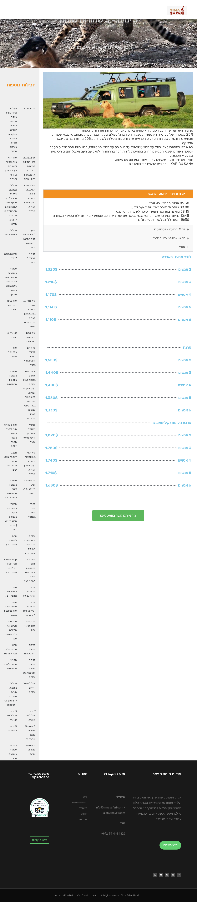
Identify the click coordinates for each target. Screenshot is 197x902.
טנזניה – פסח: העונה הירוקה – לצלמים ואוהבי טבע (30, 545)
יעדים (165, 24)
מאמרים (65, 24)
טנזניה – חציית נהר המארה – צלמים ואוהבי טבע (10, 630)
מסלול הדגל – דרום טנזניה (29, 687)
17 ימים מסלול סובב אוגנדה (30, 715)
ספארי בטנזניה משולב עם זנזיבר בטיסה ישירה (29, 433)
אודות (49, 24)
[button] (11, 24)
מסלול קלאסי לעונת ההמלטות (10, 664)
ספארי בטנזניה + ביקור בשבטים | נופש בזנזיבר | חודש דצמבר (10, 517)
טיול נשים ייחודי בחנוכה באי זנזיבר (29, 337)
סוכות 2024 (30, 108)
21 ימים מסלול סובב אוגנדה (11, 715)
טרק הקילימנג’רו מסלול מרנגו (10, 649)
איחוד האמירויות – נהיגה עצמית (29, 591)
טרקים (129, 24)
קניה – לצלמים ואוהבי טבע (11, 540)
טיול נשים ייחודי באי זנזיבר (12, 305)
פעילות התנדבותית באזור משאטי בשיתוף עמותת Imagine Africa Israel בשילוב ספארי (11, 130)
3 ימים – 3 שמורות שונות (30, 749)
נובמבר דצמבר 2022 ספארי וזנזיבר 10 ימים (10, 461)
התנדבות (84, 24)
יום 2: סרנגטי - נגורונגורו (169, 229)
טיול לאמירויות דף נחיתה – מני (10, 591)
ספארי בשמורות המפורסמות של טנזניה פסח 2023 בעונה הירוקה (11, 281)
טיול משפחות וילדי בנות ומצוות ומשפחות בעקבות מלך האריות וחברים (29, 198)
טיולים (148, 24)
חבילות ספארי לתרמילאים (30, 649)
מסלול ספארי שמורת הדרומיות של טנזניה (29, 668)
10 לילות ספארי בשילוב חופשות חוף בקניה (30, 356)
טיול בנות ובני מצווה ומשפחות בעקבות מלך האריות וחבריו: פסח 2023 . (29, 313)
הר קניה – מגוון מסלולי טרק (30, 626)
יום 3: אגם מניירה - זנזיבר (169, 238)
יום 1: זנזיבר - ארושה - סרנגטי (166, 194)
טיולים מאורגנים (107, 24)
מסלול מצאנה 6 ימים (31, 258)
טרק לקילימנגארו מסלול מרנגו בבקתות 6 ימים (29, 239)
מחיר (182, 247)
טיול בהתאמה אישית (12, 352)
